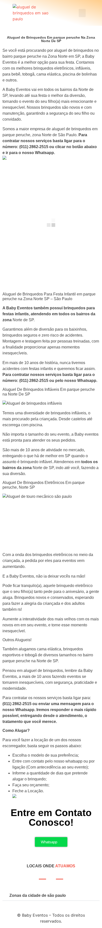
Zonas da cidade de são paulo (37, 895)
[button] (82, 13)
